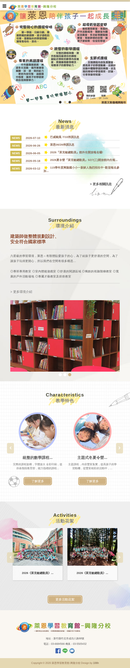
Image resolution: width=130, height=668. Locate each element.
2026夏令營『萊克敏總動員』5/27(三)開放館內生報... (83, 160)
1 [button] (60, 374)
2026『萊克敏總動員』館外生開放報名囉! (76, 152)
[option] (37, 448)
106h (96, 663)
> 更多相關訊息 (101, 184)
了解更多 (37, 481)
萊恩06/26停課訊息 (61, 144)
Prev (7, 58)
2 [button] (65, 374)
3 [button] (69, 374)
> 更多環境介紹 (21, 291)
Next (123, 58)
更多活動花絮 (65, 599)
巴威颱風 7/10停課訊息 (64, 137)
